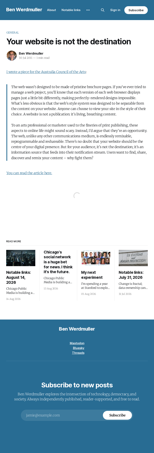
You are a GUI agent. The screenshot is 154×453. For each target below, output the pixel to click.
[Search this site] (102, 10)
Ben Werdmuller (24, 9)
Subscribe (136, 10)
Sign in (115, 10)
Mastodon (77, 343)
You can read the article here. (29, 173)
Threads (78, 353)
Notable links (71, 10)
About (51, 10)
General (12, 32)
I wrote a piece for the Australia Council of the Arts (46, 72)
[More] (88, 10)
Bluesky (78, 348)
